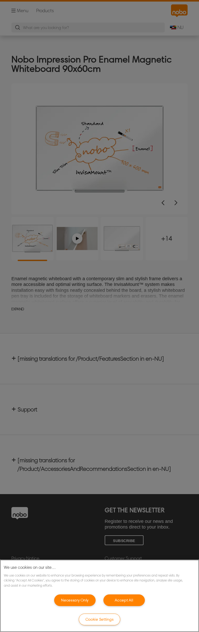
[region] (99, 596)
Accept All (124, 600)
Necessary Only (75, 600)
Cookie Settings (100, 619)
